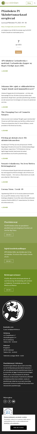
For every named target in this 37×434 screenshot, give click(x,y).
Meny (29, 3)
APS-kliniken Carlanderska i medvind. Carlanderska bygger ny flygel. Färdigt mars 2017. (16, 63)
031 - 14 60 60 (12, 342)
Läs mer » (9, 234)
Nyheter (18, 52)
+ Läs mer (4, 71)
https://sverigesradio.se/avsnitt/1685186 (13, 26)
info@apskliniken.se (14, 329)
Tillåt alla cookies (18, 427)
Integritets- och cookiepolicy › (11, 423)
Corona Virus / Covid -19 (12, 189)
